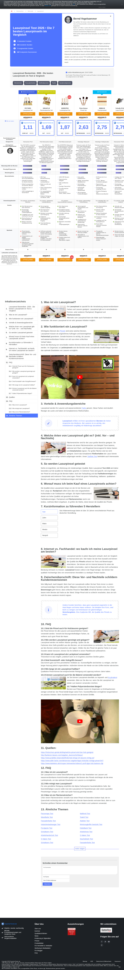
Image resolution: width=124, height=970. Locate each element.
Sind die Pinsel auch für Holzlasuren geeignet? (21, 366)
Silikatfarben (18, 83)
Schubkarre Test (47, 832)
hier (120, 967)
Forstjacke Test (46, 828)
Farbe (84, 408)
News (36, 936)
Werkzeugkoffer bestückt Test (91, 824)
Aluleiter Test (84, 821)
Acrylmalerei (112, 677)
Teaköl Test (84, 817)
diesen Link (48, 5)
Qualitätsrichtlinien (41, 933)
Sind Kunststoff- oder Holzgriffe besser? (22, 381)
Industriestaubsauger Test (50, 824)
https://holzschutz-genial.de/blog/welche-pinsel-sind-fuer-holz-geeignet (67, 752)
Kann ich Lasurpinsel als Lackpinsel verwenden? (21, 377)
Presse (37, 941)
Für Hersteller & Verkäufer (43, 946)
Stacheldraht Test (86, 839)
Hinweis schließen (102, 7)
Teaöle (54, 83)
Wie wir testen (10, 121)
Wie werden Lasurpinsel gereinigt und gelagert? (22, 372)
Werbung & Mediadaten (43, 948)
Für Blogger (39, 950)
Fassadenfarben (30, 83)
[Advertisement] (62, 281)
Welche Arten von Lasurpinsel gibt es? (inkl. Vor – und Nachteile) (20, 328)
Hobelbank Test (85, 828)
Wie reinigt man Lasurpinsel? (19, 408)
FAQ (9, 362)
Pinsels (62, 331)
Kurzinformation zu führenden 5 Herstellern (19, 343)
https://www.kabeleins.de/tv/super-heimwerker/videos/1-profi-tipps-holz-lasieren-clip (72, 763)
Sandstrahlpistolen (65, 83)
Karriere (37, 931)
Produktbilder (39, 943)
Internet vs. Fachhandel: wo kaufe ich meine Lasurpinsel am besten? (20, 349)
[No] (122, 4)
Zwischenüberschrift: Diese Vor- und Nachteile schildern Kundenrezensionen (21, 356)
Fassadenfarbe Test (48, 821)
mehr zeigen (80, 849)
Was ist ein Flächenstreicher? (19, 412)
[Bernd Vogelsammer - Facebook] (110, 16)
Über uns (38, 928)
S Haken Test (85, 835)
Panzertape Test (47, 814)
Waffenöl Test (85, 814)
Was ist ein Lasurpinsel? (16, 315)
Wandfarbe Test (47, 817)
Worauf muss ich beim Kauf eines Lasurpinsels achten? (20, 337)
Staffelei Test (92, 456)
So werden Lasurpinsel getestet (19, 332)
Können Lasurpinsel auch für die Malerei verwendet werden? (23, 389)
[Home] (11, 11)
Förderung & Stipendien (43, 938)
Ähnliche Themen (14, 416)
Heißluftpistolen (44, 83)
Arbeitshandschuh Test (49, 835)
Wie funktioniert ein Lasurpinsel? (19, 319)
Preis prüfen (28, 259)
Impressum (118, 961)
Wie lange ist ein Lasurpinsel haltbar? (22, 385)
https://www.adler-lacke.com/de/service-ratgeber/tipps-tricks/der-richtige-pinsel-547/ (72, 761)
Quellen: (10, 397)
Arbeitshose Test (86, 832)
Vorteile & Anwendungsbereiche (19, 323)
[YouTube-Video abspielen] (80, 377)
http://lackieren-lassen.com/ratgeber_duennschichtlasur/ (62, 755)
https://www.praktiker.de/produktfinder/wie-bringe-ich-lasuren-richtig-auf (67, 758)
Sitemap (85, 961)
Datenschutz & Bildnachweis (103, 961)
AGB (91, 961)
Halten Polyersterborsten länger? (20, 393)
